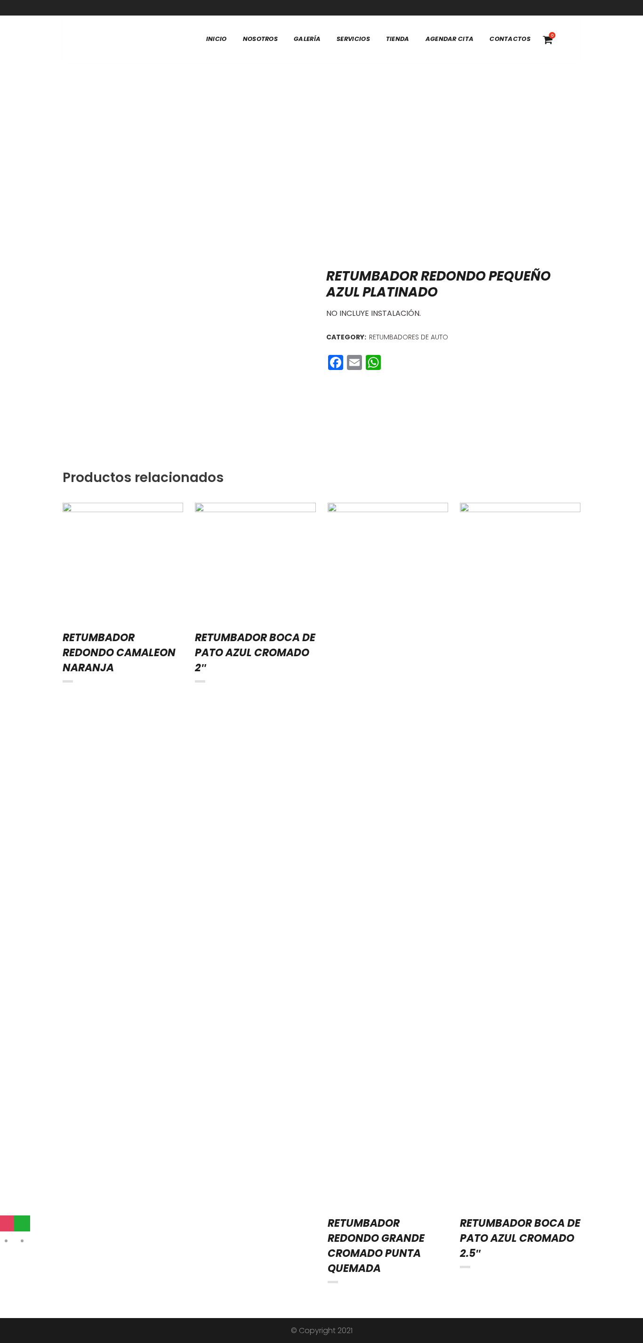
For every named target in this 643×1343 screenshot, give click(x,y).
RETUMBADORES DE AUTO (408, 337)
